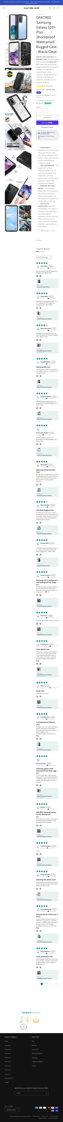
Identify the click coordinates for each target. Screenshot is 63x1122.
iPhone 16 (8, 1053)
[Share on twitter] (41, 276)
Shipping (47, 95)
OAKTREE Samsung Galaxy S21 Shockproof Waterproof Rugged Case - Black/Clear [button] (45, 899)
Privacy (34, 1066)
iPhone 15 (8, 1058)
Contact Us (35, 1049)
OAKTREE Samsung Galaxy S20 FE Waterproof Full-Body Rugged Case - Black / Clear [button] (45, 419)
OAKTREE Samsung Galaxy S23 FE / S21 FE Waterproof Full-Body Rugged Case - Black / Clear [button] (45, 350)
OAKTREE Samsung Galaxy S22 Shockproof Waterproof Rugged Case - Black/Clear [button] (45, 942)
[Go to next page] (47, 987)
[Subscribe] (46, 1093)
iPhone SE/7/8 (9, 1078)
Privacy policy (45, 1116)
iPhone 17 (8, 1049)
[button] (4, 8)
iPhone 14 (8, 1062)
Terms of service (54, 1116)
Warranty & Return (37, 1053)
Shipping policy (43, 1118)
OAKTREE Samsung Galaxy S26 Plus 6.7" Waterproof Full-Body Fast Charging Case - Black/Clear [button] (45, 318)
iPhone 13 (8, 1066)
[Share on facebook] (37, 276)
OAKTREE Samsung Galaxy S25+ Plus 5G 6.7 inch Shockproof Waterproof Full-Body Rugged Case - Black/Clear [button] (44, 749)
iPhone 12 (8, 1070)
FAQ (33, 1041)
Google (7, 1082)
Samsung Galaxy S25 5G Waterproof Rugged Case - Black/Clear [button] (44, 287)
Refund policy (36, 1116)
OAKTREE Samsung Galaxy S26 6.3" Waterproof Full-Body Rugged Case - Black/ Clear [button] (45, 387)
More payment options (47, 127)
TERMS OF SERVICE (37, 1062)
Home (6, 1041)
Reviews (34, 1045)
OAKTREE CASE (17, 1116)
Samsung (7, 1045)
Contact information (53, 1118)
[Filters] (38, 257)
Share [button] (39, 240)
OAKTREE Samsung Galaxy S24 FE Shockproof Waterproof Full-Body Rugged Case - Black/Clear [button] (45, 606)
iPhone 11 (8, 1074)
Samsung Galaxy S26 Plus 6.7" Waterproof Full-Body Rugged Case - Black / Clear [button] (45, 455)
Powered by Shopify (26, 1116)
